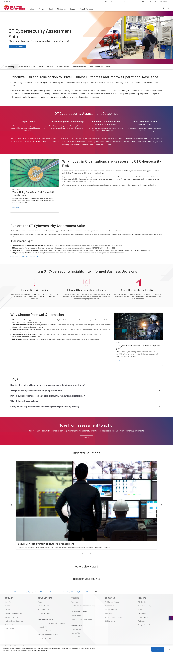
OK (157, 649)
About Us (8, 602)
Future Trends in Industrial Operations (51, 623)
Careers (7, 606)
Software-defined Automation (48, 635)
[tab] (82, 553)
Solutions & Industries (58, 9)
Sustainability (9, 625)
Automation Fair (43, 609)
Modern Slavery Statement (14, 621)
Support (73, 9)
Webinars (74, 602)
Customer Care (110, 606)
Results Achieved (144, 617)
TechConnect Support (112, 602)
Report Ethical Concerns (113, 617)
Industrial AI (42, 627)
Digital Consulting (44, 638)
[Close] (169, 649)
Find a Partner (76, 615)
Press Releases (43, 606)
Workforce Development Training (83, 606)
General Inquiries (111, 609)
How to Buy (109, 613)
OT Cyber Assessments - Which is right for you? (130, 314)
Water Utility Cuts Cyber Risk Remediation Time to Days (29, 160)
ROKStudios (142, 602)
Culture (7, 609)
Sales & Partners (86, 9)
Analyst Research (144, 625)
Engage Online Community (14, 613)
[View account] (168, 8)
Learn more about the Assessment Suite (24, 257)
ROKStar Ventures (111, 621)
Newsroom (42, 602)
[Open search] (163, 8)
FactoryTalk (75, 633)
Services (42, 9)
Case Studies (142, 613)
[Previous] (11, 505)
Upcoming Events (44, 613)
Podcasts (141, 621)
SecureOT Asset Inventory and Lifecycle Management (34, 462)
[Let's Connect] (171, 618)
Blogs (140, 609)
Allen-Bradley (76, 629)
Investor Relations (11, 617)
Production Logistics (45, 631)
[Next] (161, 505)
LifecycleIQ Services (78, 637)
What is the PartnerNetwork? (81, 619)
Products (31, 9)
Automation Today (144, 606)
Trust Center (9, 629)
